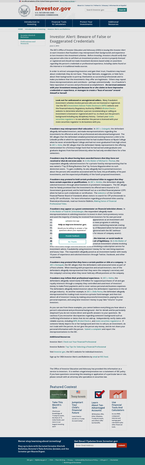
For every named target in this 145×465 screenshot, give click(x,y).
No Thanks (72, 242)
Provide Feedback (72, 236)
